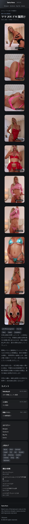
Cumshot (18, 455)
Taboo (3, 332)
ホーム (3, 10)
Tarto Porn (11, 2)
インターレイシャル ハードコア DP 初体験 (14, 478)
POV (11, 452)
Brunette (21, 452)
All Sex (11, 449)
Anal (5, 455)
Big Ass (5, 449)
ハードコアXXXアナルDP (10, 488)
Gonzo (23, 6)
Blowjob (6, 6)
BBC (17, 457)
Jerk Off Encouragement (8, 329)
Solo (15, 452)
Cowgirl (5, 452)
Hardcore (12, 6)
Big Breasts (6, 460)
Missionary (11, 455)
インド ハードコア (8, 484)
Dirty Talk (19, 329)
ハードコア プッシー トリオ (11, 493)
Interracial (17, 449)
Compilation (17, 332)
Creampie (6, 457)
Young (12, 457)
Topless (10, 332)
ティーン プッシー (8, 472)
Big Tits (18, 6)
